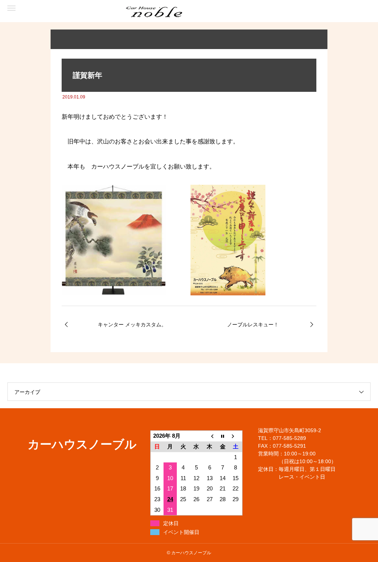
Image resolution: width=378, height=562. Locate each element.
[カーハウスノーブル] (36, 11)
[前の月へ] (209, 436)
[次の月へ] (236, 436)
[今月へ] (222, 436)
